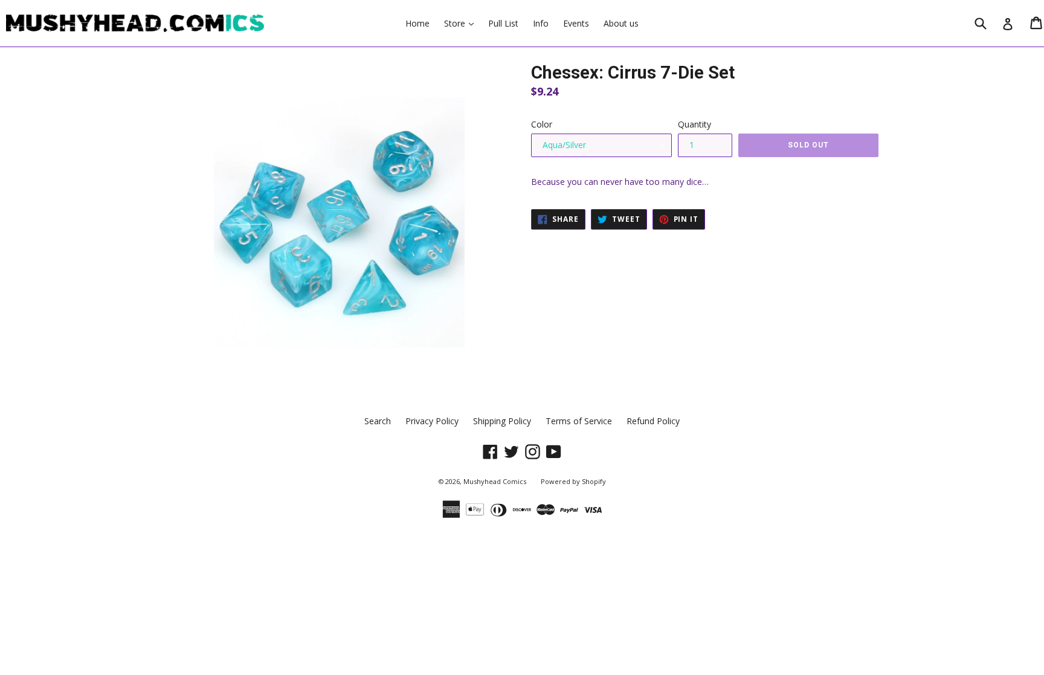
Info (541, 23)
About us (621, 23)
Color (541, 124)
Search (377, 421)
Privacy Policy (432, 421)
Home (417, 23)
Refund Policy (653, 421)
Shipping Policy (502, 421)
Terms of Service (579, 421)
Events (576, 23)
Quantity (694, 124)
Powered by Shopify (573, 481)
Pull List (503, 23)
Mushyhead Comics (494, 481)
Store (462, 23)
